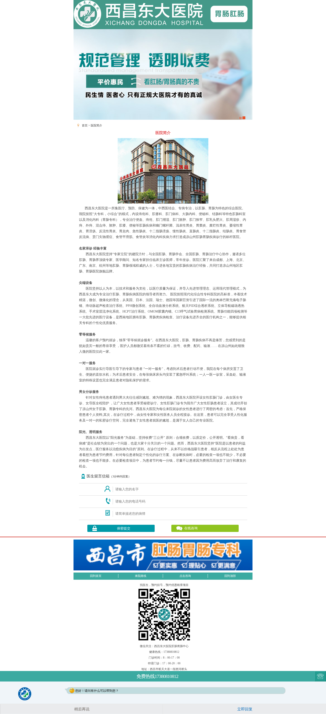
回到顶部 (230, 576)
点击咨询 (185, 576)
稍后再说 (81, 709)
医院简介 (96, 125)
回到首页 (95, 576)
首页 (85, 125)
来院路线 (140, 576)
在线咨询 (191, 528)
